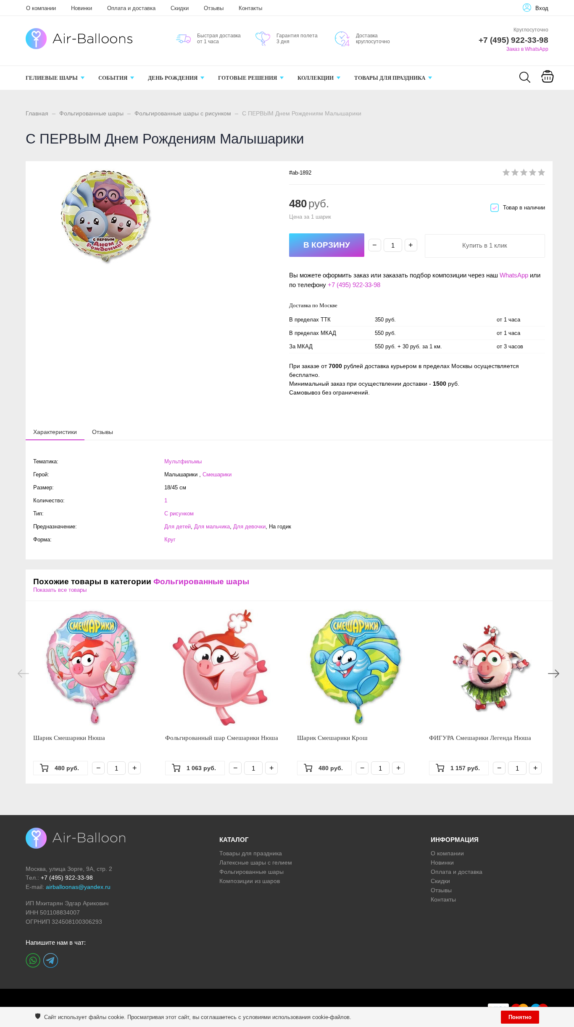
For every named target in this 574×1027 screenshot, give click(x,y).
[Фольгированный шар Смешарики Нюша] (223, 667)
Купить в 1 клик (484, 245)
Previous (23, 673)
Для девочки (249, 526)
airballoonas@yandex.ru (78, 886)
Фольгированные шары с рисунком (182, 113)
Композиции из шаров (249, 881)
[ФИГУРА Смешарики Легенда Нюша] (487, 667)
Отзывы (214, 8)
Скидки (180, 8)
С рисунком (179, 513)
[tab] (55, 431)
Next (553, 673)
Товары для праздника (250, 853)
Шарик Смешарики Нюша (69, 737)
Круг (170, 539)
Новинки (81, 8)
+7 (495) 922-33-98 (354, 284)
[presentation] (55, 431)
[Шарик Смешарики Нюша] (91, 667)
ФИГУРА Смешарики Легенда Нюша (480, 737)
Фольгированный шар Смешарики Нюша (221, 737)
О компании (41, 8)
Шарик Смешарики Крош (332, 737)
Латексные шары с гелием (255, 862)
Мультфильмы (183, 461)
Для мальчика (212, 526)
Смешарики (217, 474)
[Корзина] (547, 82)
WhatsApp (514, 275)
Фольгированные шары (91, 113)
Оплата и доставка (131, 8)
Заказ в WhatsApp (527, 49)
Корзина (547, 87)
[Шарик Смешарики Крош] (355, 667)
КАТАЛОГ (234, 839)
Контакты (250, 8)
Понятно (520, 1017)
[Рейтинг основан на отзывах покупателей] (524, 174)
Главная (37, 113)
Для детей (177, 526)
